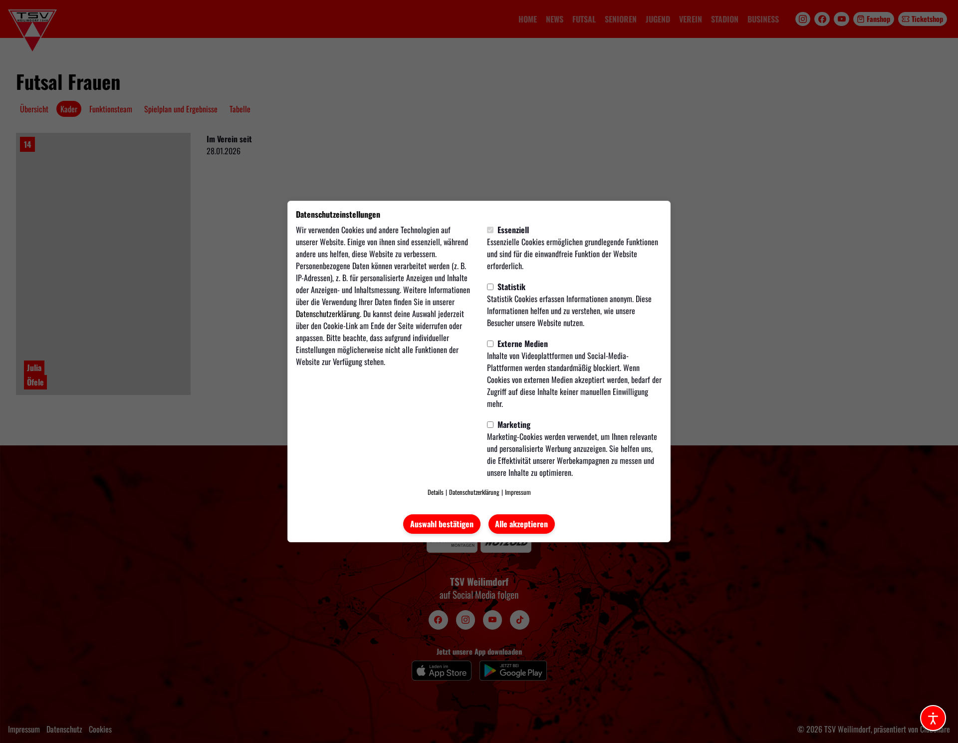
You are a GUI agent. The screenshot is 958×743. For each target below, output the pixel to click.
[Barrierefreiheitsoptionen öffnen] (933, 718)
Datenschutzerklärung (328, 314)
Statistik (510, 287)
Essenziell (512, 230)
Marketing (512, 424)
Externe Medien (521, 344)
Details (436, 492)
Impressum (518, 492)
